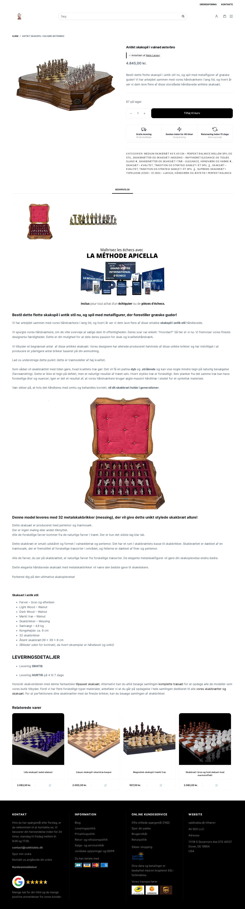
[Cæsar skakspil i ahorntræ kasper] (94, 739)
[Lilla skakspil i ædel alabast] (38, 739)
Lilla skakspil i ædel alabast (38, 772)
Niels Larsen (153, 55)
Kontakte (227, 4)
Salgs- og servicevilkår (89, 845)
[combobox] (120, 16)
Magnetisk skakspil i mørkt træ (149, 772)
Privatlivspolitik (85, 834)
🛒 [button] (50, 785)
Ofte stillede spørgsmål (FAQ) (151, 822)
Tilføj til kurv (192, 113)
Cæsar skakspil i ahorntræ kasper (94, 772)
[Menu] (231, 16)
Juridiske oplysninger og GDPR (94, 851)
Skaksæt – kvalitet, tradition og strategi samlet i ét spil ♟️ (168, 165)
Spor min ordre (21, 854)
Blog (78, 822)
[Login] (216, 16)
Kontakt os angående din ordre (32, 859)
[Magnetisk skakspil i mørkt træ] (149, 739)
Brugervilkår (139, 834)
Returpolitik (139, 839)
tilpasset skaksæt (88, 684)
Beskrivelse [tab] (122, 189)
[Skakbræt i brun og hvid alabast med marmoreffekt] (205, 739)
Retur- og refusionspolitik (91, 839)
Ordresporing (208, 4)
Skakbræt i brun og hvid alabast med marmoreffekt (205, 774)
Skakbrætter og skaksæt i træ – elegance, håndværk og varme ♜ (185, 161)
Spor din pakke (141, 828)
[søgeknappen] (183, 16)
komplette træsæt (171, 684)
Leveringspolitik (85, 828)
